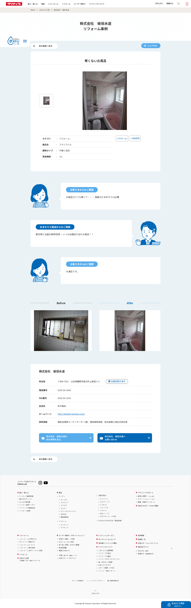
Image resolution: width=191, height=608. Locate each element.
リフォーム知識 (24, 511)
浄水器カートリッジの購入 (107, 543)
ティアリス (104, 499)
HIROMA (63, 514)
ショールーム (53, 3)
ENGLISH (159, 3)
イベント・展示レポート (107, 571)
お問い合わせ (68, 555)
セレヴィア (64, 525)
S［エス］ (103, 505)
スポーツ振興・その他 (106, 568)
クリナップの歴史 (104, 556)
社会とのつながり (104, 565)
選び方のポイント (25, 499)
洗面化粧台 (102, 495)
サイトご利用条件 (78, 581)
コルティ (64, 508)
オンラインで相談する (27, 542)
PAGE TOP (95, 593)
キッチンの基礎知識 (26, 496)
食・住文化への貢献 (105, 562)
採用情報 (141, 535)
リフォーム (66, 3)
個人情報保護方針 (113, 581)
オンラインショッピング (107, 539)
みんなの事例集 (24, 502)
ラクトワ (103, 511)
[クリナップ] (14, 5)
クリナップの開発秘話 (27, 508)
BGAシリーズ (104, 513)
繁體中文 (169, 3)
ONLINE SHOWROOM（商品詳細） (110, 521)
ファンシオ (104, 508)
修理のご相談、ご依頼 (66, 539)
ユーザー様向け (80, 3)
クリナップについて (96, 3)
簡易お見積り (146, 496)
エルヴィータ (105, 502)
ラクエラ (64, 505)
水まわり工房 (44, 10)
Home (33, 10)
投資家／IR (142, 539)
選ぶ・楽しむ (33, 3)
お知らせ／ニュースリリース (148, 543)
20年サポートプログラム (67, 558)
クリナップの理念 (104, 553)
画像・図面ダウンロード (146, 502)
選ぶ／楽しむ (24, 493)
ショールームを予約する (28, 539)
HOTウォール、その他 (108, 516)
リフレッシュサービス (106, 535)
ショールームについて (27, 545)
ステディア (64, 502)
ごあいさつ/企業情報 (105, 550)
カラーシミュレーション (146, 499)
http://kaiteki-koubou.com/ (71, 413)
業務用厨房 (64, 517)
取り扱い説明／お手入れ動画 (69, 545)
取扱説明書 (63, 548)
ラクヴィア (64, 528)
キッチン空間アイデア (27, 505)
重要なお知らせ (64, 550)
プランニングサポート (145, 493)
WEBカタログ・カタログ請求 (148, 506)
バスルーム (63, 521)
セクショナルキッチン (68, 511)
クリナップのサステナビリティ (109, 559)
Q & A (67, 542)
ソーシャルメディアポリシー (95, 581)
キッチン (62, 496)
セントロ (64, 500)
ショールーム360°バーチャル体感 (30, 550)
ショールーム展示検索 (27, 548)
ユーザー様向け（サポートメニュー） (72, 535)
